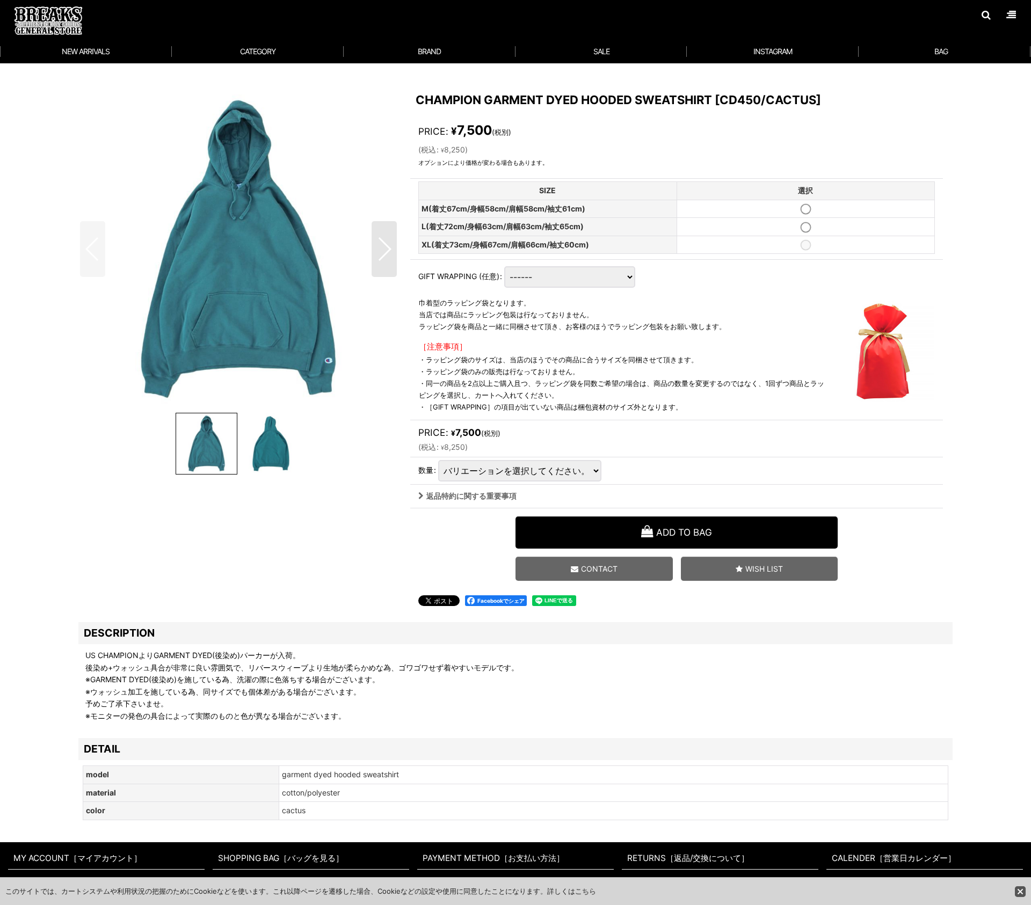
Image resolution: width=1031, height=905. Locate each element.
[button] (986, 15)
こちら (585, 891)
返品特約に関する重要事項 (471, 495)
